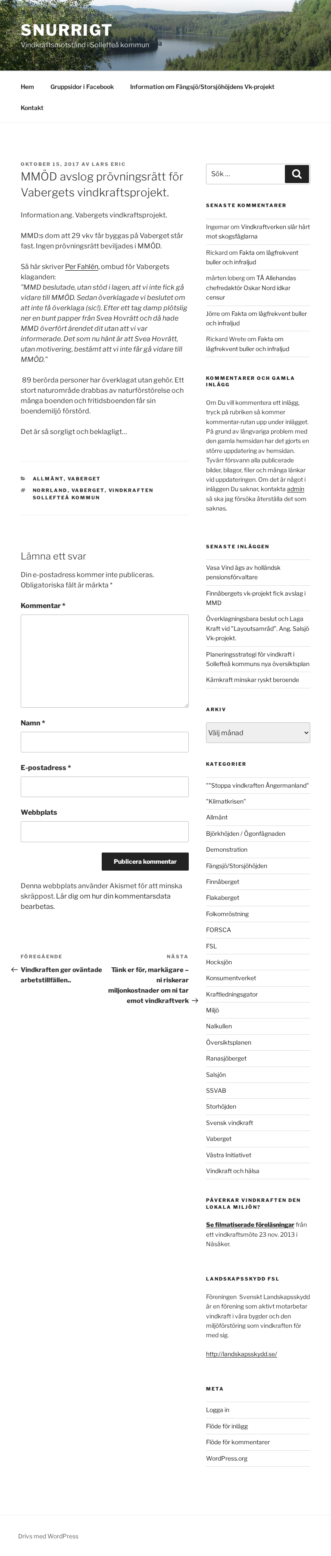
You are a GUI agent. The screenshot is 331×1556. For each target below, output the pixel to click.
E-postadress (46, 768)
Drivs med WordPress (48, 1536)
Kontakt (32, 107)
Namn (33, 723)
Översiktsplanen (228, 1042)
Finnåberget (222, 881)
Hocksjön (219, 962)
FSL (211, 946)
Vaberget (84, 479)
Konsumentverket (231, 977)
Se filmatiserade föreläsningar (250, 1224)
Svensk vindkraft (229, 1122)
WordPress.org (226, 1458)
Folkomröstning (227, 913)
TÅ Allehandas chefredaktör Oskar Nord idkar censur (251, 287)
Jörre (213, 313)
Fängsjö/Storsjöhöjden (236, 865)
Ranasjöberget (226, 1058)
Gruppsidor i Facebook (82, 86)
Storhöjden (221, 1106)
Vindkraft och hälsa (232, 1170)
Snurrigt (67, 30)
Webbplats (39, 812)
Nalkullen (219, 1026)
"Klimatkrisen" (226, 801)
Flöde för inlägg (227, 1426)
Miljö (212, 1010)
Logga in (217, 1409)
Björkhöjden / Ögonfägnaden (245, 833)
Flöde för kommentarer (238, 1442)
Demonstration (226, 849)
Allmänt (48, 479)
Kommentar (43, 606)
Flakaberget (222, 897)
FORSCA (218, 929)
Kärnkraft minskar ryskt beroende (252, 679)
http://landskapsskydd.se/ (241, 1353)
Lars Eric (109, 164)
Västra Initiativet (228, 1155)
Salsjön (216, 1074)
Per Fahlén (81, 267)
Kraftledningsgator (232, 994)
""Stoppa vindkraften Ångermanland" (257, 785)
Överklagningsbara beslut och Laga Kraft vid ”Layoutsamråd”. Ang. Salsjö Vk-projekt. (257, 628)
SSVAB (216, 1090)
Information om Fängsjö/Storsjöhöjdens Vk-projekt (202, 86)
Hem (27, 86)
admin (295, 488)
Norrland (50, 490)
